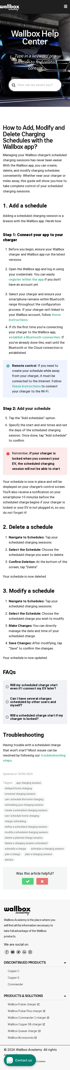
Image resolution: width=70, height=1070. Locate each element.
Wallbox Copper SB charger (25, 1024)
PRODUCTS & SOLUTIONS (23, 995)
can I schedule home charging (22, 816)
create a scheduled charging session (26, 810)
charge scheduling (15, 821)
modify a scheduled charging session (26, 832)
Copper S (13, 978)
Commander (15, 984)
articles (9, 860)
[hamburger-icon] (65, 7)
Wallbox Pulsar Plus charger (25, 1011)
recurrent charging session (20, 794)
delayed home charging (18, 788)
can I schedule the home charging (24, 799)
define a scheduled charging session (26, 827)
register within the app (26, 279)
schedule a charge (15, 849)
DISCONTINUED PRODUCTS (25, 962)
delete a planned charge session (24, 838)
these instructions (26, 386)
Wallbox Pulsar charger (22, 1004)
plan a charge (12, 854)
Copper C (13, 971)
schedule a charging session (47, 849)
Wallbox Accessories (21, 1038)
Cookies (41, 1061)
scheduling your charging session (24, 805)
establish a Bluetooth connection (34, 337)
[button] (28, 881)
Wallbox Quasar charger (23, 1031)
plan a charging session (38, 854)
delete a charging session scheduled (26, 843)
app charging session (28, 783)
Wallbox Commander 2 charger (27, 1018)
